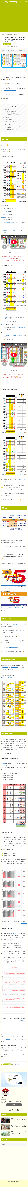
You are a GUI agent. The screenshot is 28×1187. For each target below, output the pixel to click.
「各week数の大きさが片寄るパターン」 (11, 230)
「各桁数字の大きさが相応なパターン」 (11, 222)
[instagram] (13, 1110)
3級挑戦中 (14, 1105)
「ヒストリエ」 (13, 647)
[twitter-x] (10, 1110)
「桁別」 (14, 763)
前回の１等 (5, 667)
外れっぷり (17, 1064)
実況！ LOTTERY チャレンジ (14, 2)
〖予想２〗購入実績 (11, 113)
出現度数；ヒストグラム (12, 127)
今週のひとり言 (8, 119)
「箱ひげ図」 (20, 845)
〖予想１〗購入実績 (11, 111)
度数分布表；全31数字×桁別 (13, 126)
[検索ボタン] (26, 2)
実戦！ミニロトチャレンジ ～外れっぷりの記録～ (13, 585)
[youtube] (18, 1110)
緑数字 (3, 217)
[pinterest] (15, 1110)
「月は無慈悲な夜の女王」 (17, 624)
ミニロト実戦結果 (7, 44)
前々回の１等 (14, 667)
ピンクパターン (5, 211)
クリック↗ (24, 923)
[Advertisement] (14, 18)
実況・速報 (7, 109)
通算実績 (7, 117)
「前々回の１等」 (5, 317)
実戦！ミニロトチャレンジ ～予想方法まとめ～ (13, 607)
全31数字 (3, 763)
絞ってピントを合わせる (10, 90)
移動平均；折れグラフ (12, 129)
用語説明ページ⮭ (9, 1040)
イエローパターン (5, 214)
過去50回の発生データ (10, 122)
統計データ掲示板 (9, 124)
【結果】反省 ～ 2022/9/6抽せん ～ (15, 115)
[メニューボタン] (2, 2)
